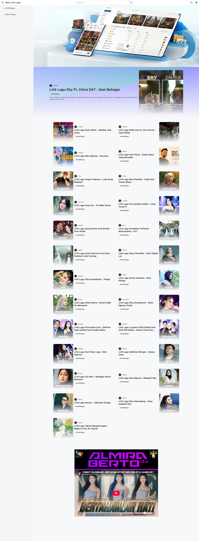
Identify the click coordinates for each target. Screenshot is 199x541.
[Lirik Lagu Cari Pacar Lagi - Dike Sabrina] (63, 354)
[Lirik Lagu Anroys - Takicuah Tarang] (63, 403)
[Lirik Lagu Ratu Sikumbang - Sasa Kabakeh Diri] (169, 403)
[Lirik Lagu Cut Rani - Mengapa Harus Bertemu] (63, 379)
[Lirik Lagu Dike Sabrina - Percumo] (63, 157)
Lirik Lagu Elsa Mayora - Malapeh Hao (137, 378)
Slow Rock (81, 202)
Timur (79, 176)
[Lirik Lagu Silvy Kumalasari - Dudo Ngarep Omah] (169, 305)
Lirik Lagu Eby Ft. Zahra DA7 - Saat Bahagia (84, 89)
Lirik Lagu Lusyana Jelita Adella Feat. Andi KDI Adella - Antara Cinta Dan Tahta (137, 330)
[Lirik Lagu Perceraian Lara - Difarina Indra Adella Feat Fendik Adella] (63, 329)
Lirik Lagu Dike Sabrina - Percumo (91, 156)
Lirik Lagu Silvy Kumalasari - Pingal (92, 279)
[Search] (131, 3)
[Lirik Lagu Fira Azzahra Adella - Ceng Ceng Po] (169, 206)
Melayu (124, 151)
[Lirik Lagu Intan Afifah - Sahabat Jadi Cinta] (63, 132)
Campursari (125, 299)
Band (123, 225)
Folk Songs (10, 8)
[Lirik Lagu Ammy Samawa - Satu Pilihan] (169, 280)
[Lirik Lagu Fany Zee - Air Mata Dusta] (63, 206)
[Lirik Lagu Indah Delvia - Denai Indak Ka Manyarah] (63, 305)
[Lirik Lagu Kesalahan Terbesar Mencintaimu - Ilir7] (169, 231)
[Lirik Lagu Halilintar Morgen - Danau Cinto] (169, 354)
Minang (124, 250)
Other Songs (11, 14)
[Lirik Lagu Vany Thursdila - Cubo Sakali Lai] (169, 255)
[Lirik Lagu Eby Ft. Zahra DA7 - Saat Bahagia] (161, 92)
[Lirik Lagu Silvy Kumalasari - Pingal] (63, 280)
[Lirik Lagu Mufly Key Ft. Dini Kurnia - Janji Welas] (169, 132)
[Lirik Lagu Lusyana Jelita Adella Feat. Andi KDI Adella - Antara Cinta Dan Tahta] (169, 329)
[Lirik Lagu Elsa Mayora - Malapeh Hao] (169, 379)
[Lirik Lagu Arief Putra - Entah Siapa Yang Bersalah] (169, 157)
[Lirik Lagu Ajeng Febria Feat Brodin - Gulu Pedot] (63, 231)
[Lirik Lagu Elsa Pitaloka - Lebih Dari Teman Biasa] (169, 181)
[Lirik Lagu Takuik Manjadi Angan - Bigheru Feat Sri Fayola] (63, 428)
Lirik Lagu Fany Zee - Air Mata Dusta (92, 205)
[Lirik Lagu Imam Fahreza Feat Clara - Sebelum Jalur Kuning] (63, 255)
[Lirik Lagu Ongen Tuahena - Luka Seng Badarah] (63, 181)
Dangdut (55, 85)
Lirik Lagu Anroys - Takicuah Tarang (92, 402)
